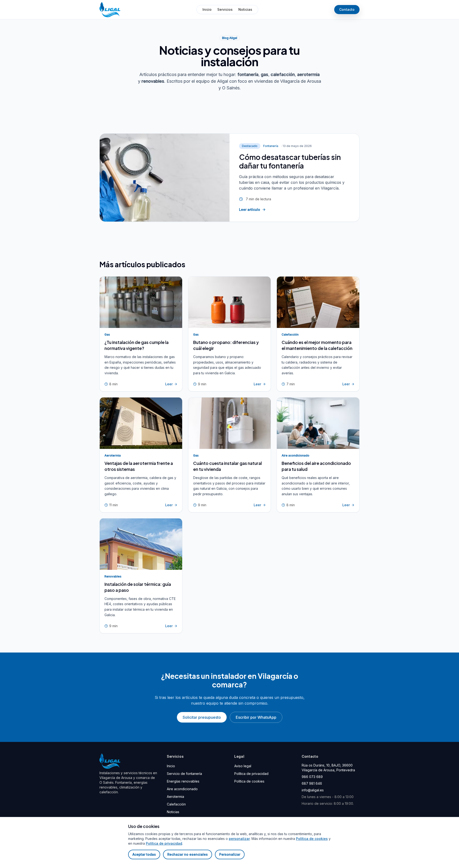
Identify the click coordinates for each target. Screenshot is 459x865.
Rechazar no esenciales (187, 854)
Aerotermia (175, 796)
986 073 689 (312, 777)
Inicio (207, 9)
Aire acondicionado (182, 789)
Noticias (245, 9)
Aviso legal (242, 766)
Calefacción (176, 804)
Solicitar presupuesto (202, 717)
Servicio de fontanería (184, 774)
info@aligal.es (313, 790)
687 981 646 (312, 783)
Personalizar (229, 854)
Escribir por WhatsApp (256, 717)
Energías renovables (183, 781)
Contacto (347, 9)
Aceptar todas (144, 854)
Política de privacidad (251, 774)
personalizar (239, 839)
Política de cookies (249, 781)
